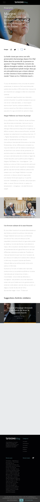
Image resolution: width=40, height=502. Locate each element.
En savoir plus (29, 500)
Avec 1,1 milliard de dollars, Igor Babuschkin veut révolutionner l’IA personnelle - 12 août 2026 (13, 482)
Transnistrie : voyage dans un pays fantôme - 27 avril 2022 (13, 466)
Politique (25, 449)
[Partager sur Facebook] (11, 50)
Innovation (25, 445)
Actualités (25, 441)
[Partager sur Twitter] (15, 50)
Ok (21, 500)
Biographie (8, 8)
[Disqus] (20, 352)
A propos (25, 451)
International (25, 443)
